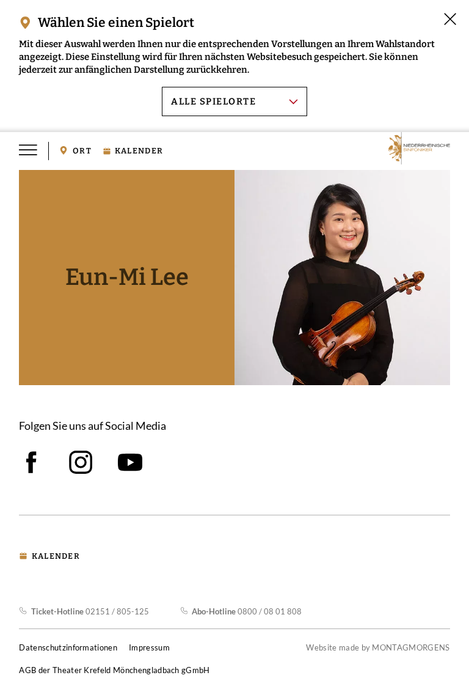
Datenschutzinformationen (68, 647)
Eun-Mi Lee (127, 277)
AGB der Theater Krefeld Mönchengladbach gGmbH (114, 670)
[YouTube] (130, 462)
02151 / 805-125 (89, 611)
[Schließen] (450, 19)
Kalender (139, 151)
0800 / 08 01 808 (247, 611)
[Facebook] (31, 462)
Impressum (149, 647)
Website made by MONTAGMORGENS (377, 647)
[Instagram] (80, 462)
